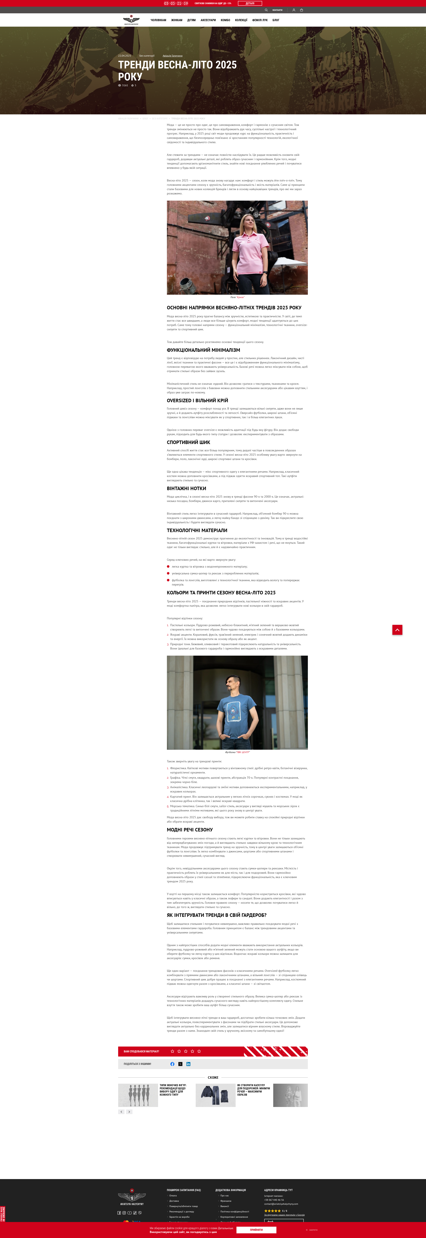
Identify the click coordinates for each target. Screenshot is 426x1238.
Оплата (173, 1195)
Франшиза (225, 1200)
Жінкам (176, 20)
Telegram (140, 1213)
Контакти (277, 10)
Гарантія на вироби (179, 1216)
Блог (276, 20)
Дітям (191, 20)
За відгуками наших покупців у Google (284, 1214)
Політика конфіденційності (234, 1211)
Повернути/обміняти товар (183, 1206)
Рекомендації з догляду (181, 1211)
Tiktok (135, 1213)
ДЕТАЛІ (250, 3)
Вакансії (224, 1206)
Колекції (241, 20)
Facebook (119, 1213)
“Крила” (240, 297)
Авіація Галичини (173, 55)
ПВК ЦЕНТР (243, 752)
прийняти (256, 1230)
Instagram (124, 1213)
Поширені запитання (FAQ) (184, 1190)
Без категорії (159, 118)
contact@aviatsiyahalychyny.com (281, 1203)
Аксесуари (208, 20)
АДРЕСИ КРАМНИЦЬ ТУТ (278, 1190)
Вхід (294, 10)
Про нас (224, 1195)
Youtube (129, 1213)
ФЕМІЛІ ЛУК (260, 20)
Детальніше (225, 1228)
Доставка (174, 1200)
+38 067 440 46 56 (274, 1199)
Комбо (225, 20)
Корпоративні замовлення (234, 1216)
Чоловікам (158, 20)
